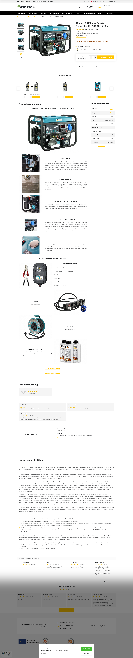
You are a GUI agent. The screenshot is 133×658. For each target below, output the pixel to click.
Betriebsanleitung (52, 368)
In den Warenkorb (106, 57)
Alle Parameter (101, 146)
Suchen (79, 7)
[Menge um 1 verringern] (91, 57)
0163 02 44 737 (65, 628)
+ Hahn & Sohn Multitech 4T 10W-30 (92, 49)
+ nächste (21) (20, 56)
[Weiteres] (111, 13)
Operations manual (52, 373)
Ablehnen (86, 653)
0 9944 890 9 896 (91, 7)
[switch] (9, 655)
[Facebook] (101, 626)
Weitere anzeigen (66, 610)
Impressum (50, 1)
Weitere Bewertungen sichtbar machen (105, 581)
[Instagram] (105, 626)
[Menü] (11, 652)
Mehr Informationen (63, 650)
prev (18, 88)
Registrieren (112, 1)
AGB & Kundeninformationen (23, 1)
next (111, 88)
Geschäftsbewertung (66, 586)
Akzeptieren (87, 648)
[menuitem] (22, 13)
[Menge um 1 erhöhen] (95, 57)
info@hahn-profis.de (67, 623)
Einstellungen (44, 653)
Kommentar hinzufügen (33, 434)
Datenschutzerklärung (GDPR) (39, 1)
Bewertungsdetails (94, 29)
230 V (111, 113)
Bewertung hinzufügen (35, 399)
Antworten (61, 438)
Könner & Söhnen (96, 63)
